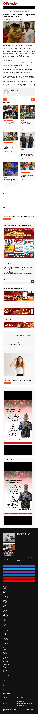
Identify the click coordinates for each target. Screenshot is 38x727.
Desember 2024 (5, 611)
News (4, 680)
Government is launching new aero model (23, 335)
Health (4, 674)
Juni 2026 (4, 588)
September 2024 (5, 615)
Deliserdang (5, 667)
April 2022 (4, 652)
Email (4, 207)
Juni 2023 (4, 634)
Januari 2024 (5, 625)
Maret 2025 (5, 607)
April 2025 (4, 606)
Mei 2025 (4, 605)
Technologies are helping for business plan (17, 342)
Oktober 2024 (5, 614)
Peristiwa (4, 681)
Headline (4, 672)
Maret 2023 (5, 638)
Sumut (4, 686)
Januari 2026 (5, 595)
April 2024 (4, 621)
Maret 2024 (5, 623)
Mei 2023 (4, 635)
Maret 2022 (5, 653)
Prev (5, 99)
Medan (20, 19)
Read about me (7, 383)
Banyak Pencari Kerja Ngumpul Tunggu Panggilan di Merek (14, 269)
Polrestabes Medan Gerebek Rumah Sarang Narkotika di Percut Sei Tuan (27, 175)
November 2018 (5, 661)
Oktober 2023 (5, 629)
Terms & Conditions (30, 709)
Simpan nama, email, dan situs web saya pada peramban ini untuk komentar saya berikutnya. (19, 216)
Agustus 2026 (5, 586)
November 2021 (5, 658)
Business (4, 666)
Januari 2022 (5, 656)
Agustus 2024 (5, 616)
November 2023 (5, 628)
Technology (5, 688)
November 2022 (5, 643)
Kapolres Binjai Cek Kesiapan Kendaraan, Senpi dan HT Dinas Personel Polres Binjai (19, 273)
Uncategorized (5, 690)
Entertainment (5, 670)
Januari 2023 (5, 640)
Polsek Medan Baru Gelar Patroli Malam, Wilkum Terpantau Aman (9, 181)
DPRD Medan (5, 669)
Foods (4, 671)
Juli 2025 (4, 602)
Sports (4, 685)
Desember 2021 (5, 657)
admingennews (6, 19)
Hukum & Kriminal (6, 120)
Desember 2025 (5, 596)
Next (32, 99)
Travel (4, 689)
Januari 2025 (5, 610)
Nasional (4, 679)
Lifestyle (4, 676)
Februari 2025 (5, 609)
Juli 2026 (4, 587)
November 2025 (5, 597)
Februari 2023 (5, 639)
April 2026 (4, 591)
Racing (4, 684)
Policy (24, 709)
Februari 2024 (5, 624)
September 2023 (5, 630)
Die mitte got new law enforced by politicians (17, 337)
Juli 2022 (4, 648)
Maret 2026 (5, 592)
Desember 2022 (5, 642)
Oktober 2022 (5, 644)
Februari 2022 (5, 654)
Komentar (5, 193)
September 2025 (5, 600)
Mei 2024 (4, 620)
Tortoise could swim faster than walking (16, 344)
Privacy (21, 709)
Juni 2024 (4, 619)
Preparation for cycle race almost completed (24, 703)
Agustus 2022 (5, 647)
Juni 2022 (4, 649)
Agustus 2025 (5, 601)
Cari (4, 279)
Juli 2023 (4, 633)
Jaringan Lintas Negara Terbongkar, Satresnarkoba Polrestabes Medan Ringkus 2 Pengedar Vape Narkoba (26, 545)
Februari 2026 (5, 593)
